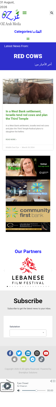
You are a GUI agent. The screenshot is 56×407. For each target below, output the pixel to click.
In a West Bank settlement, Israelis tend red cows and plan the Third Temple (27, 115)
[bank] (28, 231)
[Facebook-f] (10, 353)
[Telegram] (33, 359)
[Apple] (14, 359)
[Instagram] (37, 353)
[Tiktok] (41, 359)
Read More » (11, 139)
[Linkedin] (28, 353)
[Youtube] (46, 353)
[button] (24, 12)
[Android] (24, 359)
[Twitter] (19, 353)
